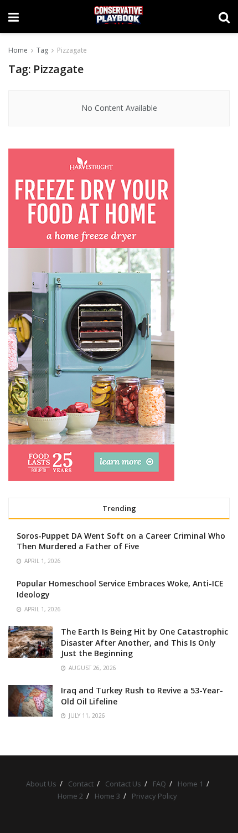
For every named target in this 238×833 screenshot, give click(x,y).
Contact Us (123, 784)
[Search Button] (224, 16)
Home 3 (107, 796)
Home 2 (70, 796)
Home (18, 50)
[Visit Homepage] (118, 17)
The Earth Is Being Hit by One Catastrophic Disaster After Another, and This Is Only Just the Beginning (144, 642)
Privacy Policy (154, 796)
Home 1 (190, 784)
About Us (41, 784)
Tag (42, 50)
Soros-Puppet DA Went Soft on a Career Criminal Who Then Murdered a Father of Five (121, 541)
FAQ (159, 784)
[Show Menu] (13, 16)
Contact (81, 784)
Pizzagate (72, 50)
